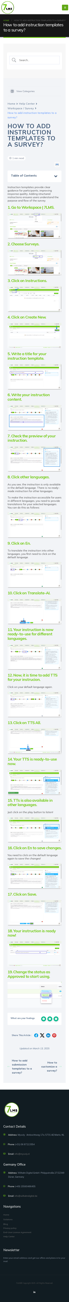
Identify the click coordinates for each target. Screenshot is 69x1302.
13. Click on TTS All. (24, 722)
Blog (5, 1224)
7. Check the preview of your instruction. (32, 438)
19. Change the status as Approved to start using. (29, 974)
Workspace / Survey (21, 108)
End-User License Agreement (17, 1232)
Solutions (8, 1219)
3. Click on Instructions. (27, 280)
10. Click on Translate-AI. (29, 592)
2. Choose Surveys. (23, 244)
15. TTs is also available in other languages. (30, 802)
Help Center (27, 103)
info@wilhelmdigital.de (26, 1196)
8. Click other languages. (28, 477)
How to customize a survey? (49, 1066)
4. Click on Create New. (27, 317)
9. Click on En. (19, 543)
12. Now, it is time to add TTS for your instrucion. (32, 677)
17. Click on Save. (22, 894)
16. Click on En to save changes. (34, 847)
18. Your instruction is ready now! (32, 933)
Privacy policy (9, 1228)
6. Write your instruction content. (29, 397)
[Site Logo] (7, 7)
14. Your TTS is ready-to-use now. (32, 761)
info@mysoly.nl (22, 1154)
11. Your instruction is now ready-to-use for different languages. (30, 634)
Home (11, 103)
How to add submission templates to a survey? (22, 1066)
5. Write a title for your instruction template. (27, 356)
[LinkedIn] (34, 1292)
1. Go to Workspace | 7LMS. (31, 207)
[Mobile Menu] (65, 7)
